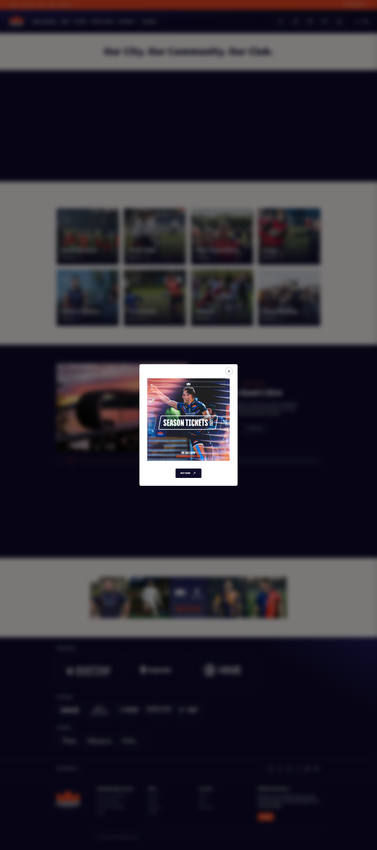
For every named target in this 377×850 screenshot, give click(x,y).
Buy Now (185, 473)
